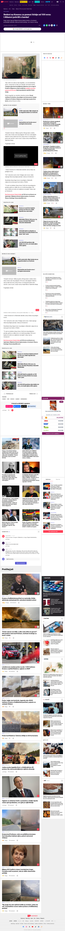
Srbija (13, 8)
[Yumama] (47, 921)
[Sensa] (41, 921)
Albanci (17, 399)
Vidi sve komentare (21, 563)
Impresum (17, 923)
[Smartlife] (37, 921)
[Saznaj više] (62, 317)
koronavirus (24, 399)
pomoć (4, 399)
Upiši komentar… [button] (10, 559)
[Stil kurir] (23, 921)
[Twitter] (50, 57)
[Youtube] (53, 57)
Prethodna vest (9, 393)
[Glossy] (27, 921)
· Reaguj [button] (46, 128)
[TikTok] (55, 57)
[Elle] (19, 921)
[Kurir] (10, 921)
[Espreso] (15, 921)
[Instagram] (47, 57)
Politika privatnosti (50, 923)
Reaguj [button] (5, 410)
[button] (39, 25)
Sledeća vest (33, 393)
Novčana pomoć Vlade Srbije (13, 194)
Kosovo (12, 399)
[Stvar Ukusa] (53, 921)
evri (8, 399)
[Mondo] (4, 2)
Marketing (13, 923)
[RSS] (61, 57)
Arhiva (44, 923)
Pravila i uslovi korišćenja (29, 923)
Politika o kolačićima (39, 923)
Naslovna (5, 8)
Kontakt (21, 923)
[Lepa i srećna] (31, 921)
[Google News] (58, 57)
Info (10, 8)
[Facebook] (44, 57)
